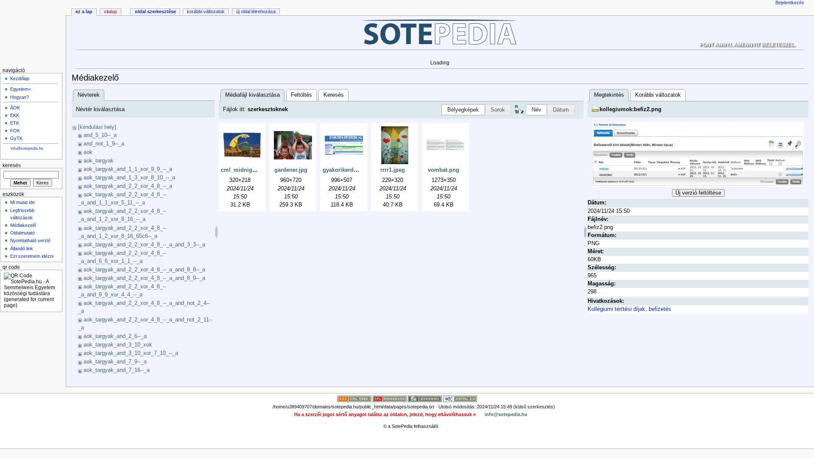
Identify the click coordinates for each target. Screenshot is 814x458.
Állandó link (21, 248)
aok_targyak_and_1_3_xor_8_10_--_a (129, 178)
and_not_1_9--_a (104, 144)
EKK (14, 115)
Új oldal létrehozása (256, 11)
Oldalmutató (22, 232)
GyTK (16, 138)
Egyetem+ (20, 89)
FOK (15, 130)
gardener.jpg (290, 170)
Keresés (333, 95)
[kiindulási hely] (97, 127)
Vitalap (110, 11)
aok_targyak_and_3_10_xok (118, 345)
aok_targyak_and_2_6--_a (115, 336)
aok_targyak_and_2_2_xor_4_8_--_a (128, 186)
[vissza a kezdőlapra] (439, 32)
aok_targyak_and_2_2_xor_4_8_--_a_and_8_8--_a (144, 270)
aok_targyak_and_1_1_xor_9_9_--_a (128, 169)
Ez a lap (83, 11)
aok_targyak (99, 161)
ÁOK (15, 107)
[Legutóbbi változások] (354, 398)
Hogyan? (19, 97)
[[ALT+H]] (33, 33)
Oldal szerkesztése (155, 11)
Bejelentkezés (789, 2)
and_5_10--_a (100, 135)
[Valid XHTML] (460, 398)
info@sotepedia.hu (27, 148)
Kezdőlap (19, 78)
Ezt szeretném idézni (31, 256)
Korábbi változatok (658, 95)
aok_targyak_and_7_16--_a (117, 370)
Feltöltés (301, 95)
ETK (14, 123)
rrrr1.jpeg (392, 170)
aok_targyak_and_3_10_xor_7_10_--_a (131, 353)
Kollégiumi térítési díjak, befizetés (629, 309)
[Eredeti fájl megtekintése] (698, 154)
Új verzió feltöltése (698, 193)
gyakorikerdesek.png (350, 170)
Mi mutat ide (22, 202)
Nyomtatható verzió (30, 240)
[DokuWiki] (425, 398)
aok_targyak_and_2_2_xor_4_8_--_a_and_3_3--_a (144, 245)
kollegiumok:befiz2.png (630, 109)
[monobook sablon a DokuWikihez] (390, 398)
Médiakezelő (23, 225)
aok (88, 152)
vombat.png (443, 170)
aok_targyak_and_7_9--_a (115, 362)
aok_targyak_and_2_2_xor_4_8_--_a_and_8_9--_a (144, 278)
